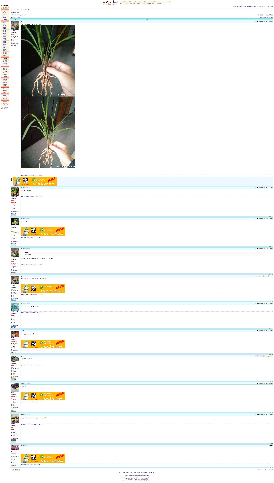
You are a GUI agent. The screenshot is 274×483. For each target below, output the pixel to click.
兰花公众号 (148, 3)
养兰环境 (5, 61)
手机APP (149, 1)
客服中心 (127, 475)
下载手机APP (160, 3)
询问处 (4, 14)
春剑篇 (4, 33)
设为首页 (147, 475)
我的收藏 (255, 6)
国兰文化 (5, 89)
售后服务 (5, 85)
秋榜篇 (4, 41)
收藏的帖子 (5, 104)
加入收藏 (143, 475)
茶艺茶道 (5, 96)
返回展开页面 (19, 9)
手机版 (134, 3)
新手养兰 (5, 58)
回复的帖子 (5, 103)
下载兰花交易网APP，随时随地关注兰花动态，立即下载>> (32, 175)
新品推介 (5, 22)
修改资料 (271, 6)
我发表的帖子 (245, 6)
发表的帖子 (5, 101)
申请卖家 (143, 3)
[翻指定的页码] (272, 14)
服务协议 (131, 475)
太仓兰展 (5, 71)
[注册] (131, 3)
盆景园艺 (5, 52)
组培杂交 (5, 50)
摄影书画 (5, 90)
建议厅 (4, 16)
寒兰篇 (4, 28)
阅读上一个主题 (263, 17)
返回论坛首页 (13, 9)
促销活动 (5, 81)
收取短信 (267, 6)
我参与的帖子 (250, 6)
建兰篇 (4, 30)
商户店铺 (135, 475)
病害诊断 (5, 63)
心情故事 (5, 92)
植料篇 (4, 42)
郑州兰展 (5, 69)
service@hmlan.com (141, 477)
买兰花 (125, 1)
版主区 (4, 12)
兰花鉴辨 (25, 9)
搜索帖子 (263, 6)
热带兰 (4, 44)
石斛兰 (4, 46)
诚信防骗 (5, 84)
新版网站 (154, 1)
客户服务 (139, 3)
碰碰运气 (234, 6)
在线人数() (239, 6)
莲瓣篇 (4, 35)
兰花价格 (139, 475)
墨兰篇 (4, 31)
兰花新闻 (5, 74)
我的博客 (259, 6)
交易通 (4, 17)
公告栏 (4, 11)
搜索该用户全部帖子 (14, 43)
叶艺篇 (4, 39)
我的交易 (134, 1)
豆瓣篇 (4, 38)
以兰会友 (5, 76)
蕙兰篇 (4, 27)
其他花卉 (5, 53)
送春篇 (4, 36)
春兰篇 (4, 25)
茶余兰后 (5, 98)
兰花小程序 (154, 3)
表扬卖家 (5, 82)
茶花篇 (4, 49)
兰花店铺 (139, 1)
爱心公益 (5, 73)
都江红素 (14, 12)
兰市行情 (5, 79)
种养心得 (5, 60)
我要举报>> (6, 108)
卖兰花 (130, 1)
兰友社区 (144, 1)
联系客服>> (6, 107)
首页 (122, 1)
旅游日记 (5, 95)
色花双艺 (5, 24)
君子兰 (4, 47)
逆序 (19, 17)
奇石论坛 (5, 55)
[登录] (127, 3)
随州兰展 (5, 68)
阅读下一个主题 (270, 17)
